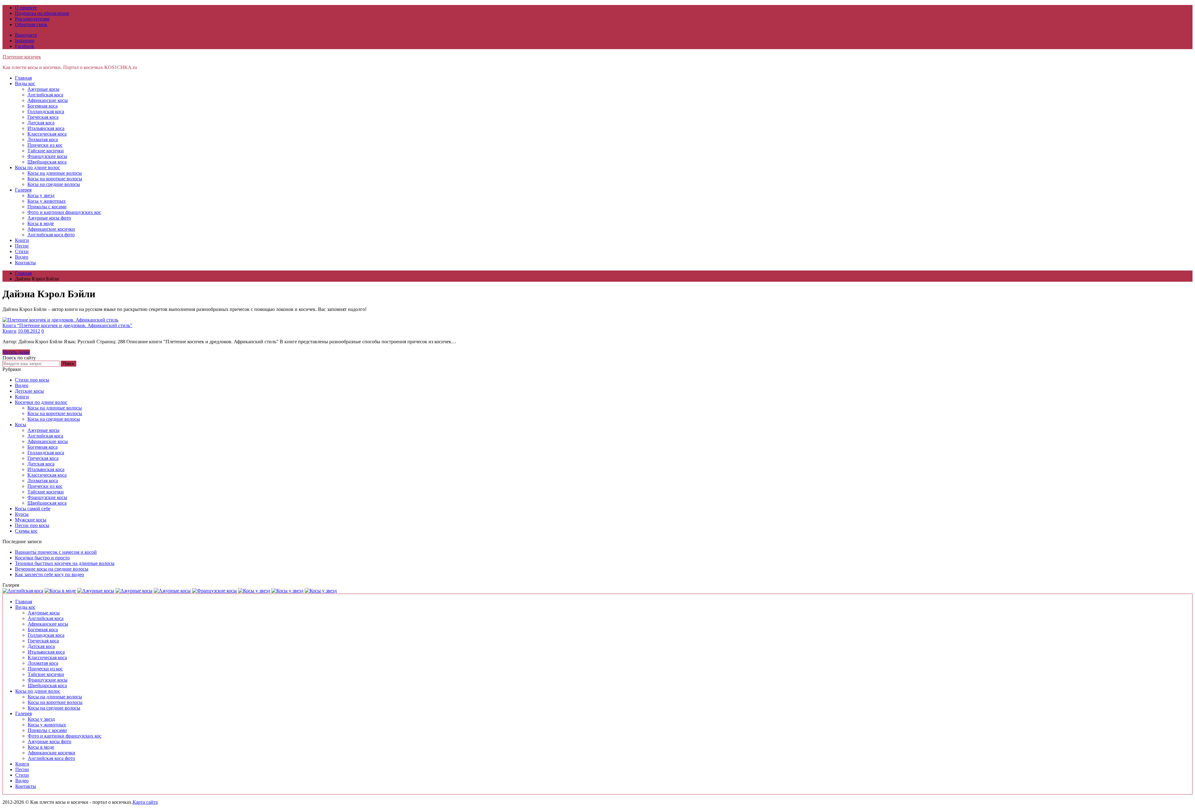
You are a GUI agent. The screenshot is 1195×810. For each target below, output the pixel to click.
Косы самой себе (32, 508)
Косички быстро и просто (42, 557)
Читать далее (16, 352)
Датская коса (40, 122)
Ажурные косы (43, 89)
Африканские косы (47, 100)
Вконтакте (26, 35)
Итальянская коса (45, 128)
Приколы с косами (47, 206)
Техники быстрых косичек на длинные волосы (65, 563)
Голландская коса (45, 111)
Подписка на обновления (42, 13)
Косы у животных (46, 201)
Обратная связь (31, 24)
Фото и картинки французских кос (64, 212)
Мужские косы (30, 519)
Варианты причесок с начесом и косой (56, 552)
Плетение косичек (21, 56)
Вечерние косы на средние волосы (51, 569)
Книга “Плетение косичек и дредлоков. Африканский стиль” (67, 325)
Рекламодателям (32, 18)
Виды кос (25, 83)
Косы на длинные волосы (54, 173)
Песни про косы (32, 525)
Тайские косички (45, 150)
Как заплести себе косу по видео (49, 574)
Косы (20, 424)
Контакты (25, 262)
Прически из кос (45, 145)
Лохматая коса (42, 139)
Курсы (22, 514)
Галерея (23, 189)
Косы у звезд (40, 195)
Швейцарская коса (47, 161)
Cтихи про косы (32, 379)
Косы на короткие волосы (54, 178)
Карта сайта (145, 802)
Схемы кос (26, 531)
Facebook (24, 46)
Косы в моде (40, 223)
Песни (22, 245)
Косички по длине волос (41, 402)
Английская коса (45, 94)
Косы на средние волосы (53, 184)
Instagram (24, 40)
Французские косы (47, 156)
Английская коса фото (51, 234)
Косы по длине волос (37, 167)
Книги (22, 240)
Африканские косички (51, 229)
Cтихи (22, 251)
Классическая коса (47, 134)
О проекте (26, 7)
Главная (23, 78)
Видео (21, 257)
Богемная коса (42, 106)
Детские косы (29, 391)
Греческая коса (43, 117)
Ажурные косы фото (49, 217)
